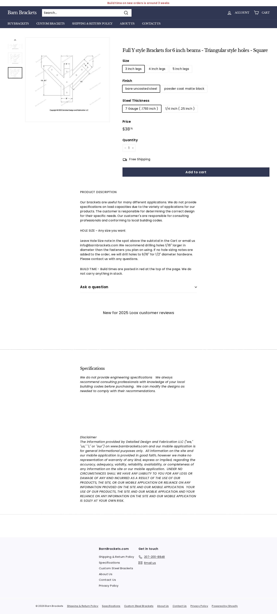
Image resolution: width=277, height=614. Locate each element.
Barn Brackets (22, 12)
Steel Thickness (136, 100)
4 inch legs (157, 69)
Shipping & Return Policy (92, 23)
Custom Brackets (50, 23)
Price (126, 121)
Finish (127, 81)
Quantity (130, 140)
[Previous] (15, 41)
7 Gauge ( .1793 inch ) (141, 108)
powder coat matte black (184, 88)
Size (125, 61)
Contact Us (151, 23)
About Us (127, 23)
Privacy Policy (109, 586)
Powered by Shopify (225, 606)
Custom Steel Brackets (116, 568)
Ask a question (94, 287)
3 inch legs (133, 69)
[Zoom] (68, 80)
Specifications (109, 563)
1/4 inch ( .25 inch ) (180, 108)
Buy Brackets (18, 23)
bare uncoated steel (141, 88)
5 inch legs (181, 69)
